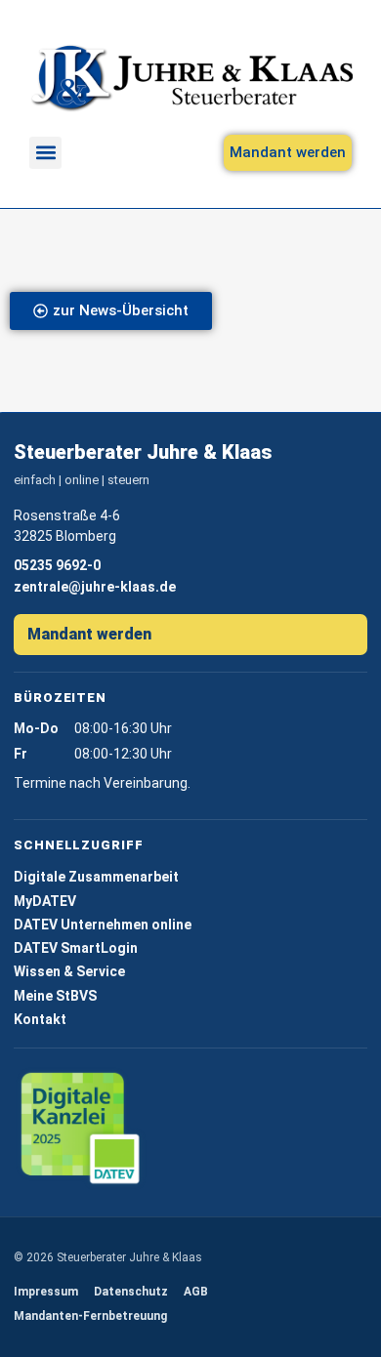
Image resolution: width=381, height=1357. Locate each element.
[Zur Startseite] (191, 78)
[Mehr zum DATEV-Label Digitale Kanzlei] (81, 1129)
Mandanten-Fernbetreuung (90, 1316)
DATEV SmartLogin (76, 948)
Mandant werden (89, 634)
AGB (196, 1291)
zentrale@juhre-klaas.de (95, 587)
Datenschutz (131, 1291)
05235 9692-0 (57, 565)
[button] (45, 153)
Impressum (46, 1291)
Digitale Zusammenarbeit (96, 876)
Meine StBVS (55, 996)
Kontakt (40, 1019)
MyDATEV (45, 901)
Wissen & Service (69, 971)
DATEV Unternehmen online (102, 924)
